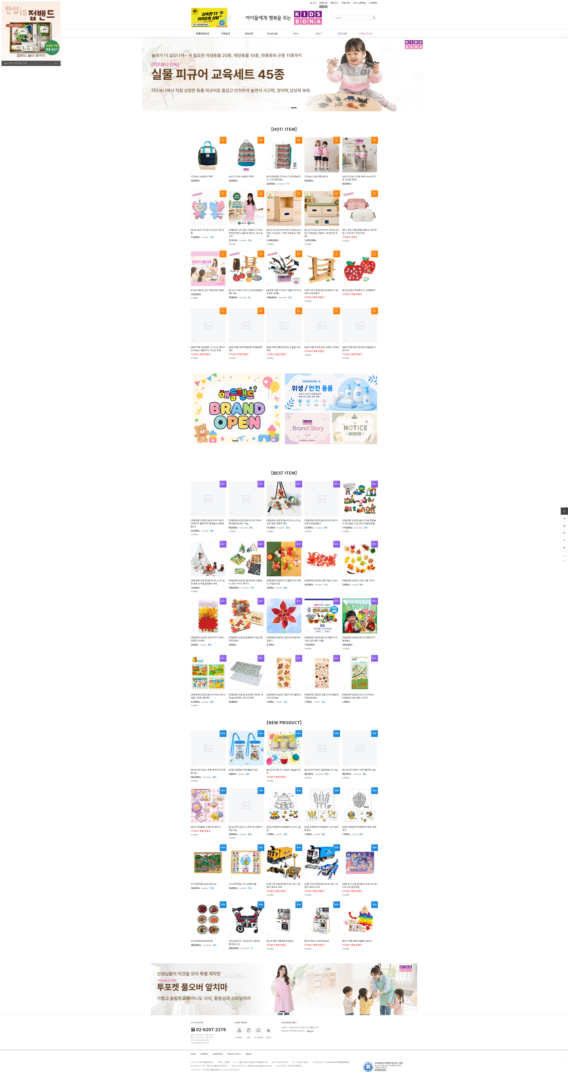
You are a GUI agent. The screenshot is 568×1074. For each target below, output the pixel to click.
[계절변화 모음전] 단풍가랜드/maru (321, 580)
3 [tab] (282, 107)
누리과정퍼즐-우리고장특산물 (242, 884)
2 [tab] (277, 107)
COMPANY (204, 1054)
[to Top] (564, 556)
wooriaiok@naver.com (262, 1066)
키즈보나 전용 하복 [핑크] (316, 176)
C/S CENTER (197, 1022)
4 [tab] (286, 107)
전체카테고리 (202, 33)
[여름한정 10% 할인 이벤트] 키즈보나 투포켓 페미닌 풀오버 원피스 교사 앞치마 (246, 233)
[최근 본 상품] (564, 540)
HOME (193, 1054)
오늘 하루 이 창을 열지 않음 (15, 63)
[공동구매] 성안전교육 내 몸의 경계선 (321, 347)
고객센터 (373, 2)
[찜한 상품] (564, 532)
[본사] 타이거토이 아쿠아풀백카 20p (359, 770)
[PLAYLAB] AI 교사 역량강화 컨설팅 (207, 290)
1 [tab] (272, 107)
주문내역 (346, 2)
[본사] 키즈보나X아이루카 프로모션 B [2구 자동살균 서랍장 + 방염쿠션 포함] (321, 233)
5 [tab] (289, 107)
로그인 (313, 2)
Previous (229, 19)
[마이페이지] (564, 547)
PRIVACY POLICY (234, 1054)
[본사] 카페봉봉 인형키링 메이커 (206, 827)
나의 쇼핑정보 (359, 2)
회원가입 (323, 2)
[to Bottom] (564, 561)
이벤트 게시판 (365, 33)
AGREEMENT (218, 1054)
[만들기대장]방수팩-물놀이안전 (243, 770)
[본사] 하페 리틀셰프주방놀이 (280, 941)
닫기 (56, 63)
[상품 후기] (564, 525)
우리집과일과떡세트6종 (202, 941)
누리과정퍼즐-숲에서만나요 (204, 884)
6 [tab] (292, 107)
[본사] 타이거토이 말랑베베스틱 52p (321, 770)
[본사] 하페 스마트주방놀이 (317, 941)
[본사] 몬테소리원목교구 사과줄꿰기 (359, 290)
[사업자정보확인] (343, 1062)
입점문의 (248, 1054)
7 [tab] (295, 107)
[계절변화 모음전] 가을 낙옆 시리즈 (358, 580)
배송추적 (310, 1031)
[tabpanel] (284, 74)
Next (229, 15)
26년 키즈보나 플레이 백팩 (241, 176)
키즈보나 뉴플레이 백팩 (202, 176)
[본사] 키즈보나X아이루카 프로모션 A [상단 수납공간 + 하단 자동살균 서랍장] (284, 233)
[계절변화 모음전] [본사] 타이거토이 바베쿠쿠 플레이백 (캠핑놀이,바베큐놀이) (207, 523)
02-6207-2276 (211, 1029)
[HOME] (564, 518)
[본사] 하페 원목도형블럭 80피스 (357, 941)
